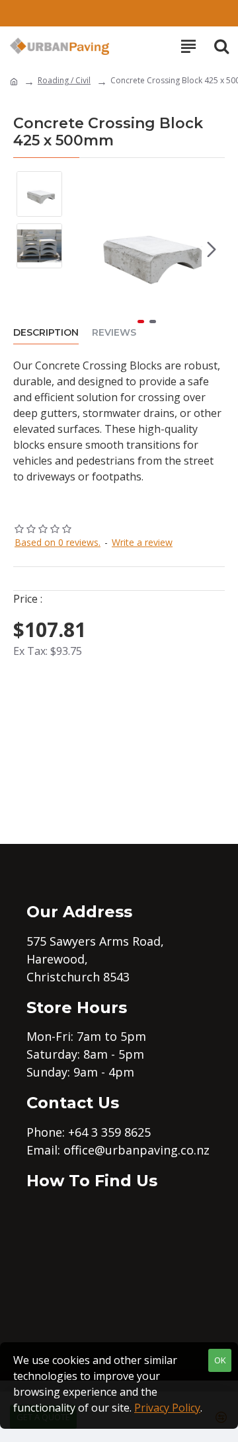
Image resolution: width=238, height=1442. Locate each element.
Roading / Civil (64, 80)
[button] (82, 249)
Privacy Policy (167, 1407)
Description (46, 332)
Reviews (114, 332)
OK (220, 1360)
